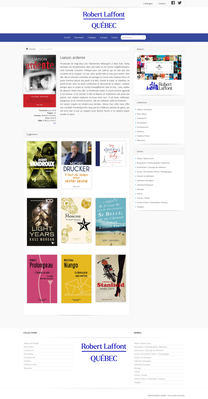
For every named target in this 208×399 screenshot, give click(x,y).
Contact (162, 3)
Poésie (139, 193)
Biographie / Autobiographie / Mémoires (153, 163)
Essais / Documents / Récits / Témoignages (154, 171)
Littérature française (145, 185)
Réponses (141, 140)
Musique (140, 189)
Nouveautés (79, 37)
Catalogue (148, 3)
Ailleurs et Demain (144, 109)
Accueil (67, 37)
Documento (141, 123)
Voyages (140, 207)
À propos (103, 37)
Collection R (141, 118)
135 (54, 123)
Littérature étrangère (145, 180)
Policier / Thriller (143, 198)
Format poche (142, 127)
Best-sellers (142, 114)
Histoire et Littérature (145, 176)
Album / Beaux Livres (145, 158)
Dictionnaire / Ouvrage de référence (151, 167)
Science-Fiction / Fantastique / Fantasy (152, 202)
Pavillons (140, 131)
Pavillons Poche (143, 136)
